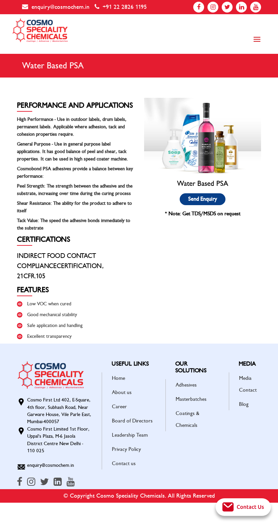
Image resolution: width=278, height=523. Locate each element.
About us (122, 392)
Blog (244, 404)
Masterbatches (191, 399)
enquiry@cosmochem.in (61, 6)
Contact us (124, 463)
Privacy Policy (126, 449)
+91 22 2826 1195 (125, 6)
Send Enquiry (202, 199)
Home (118, 378)
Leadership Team (130, 435)
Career (119, 407)
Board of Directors (132, 421)
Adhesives (186, 385)
